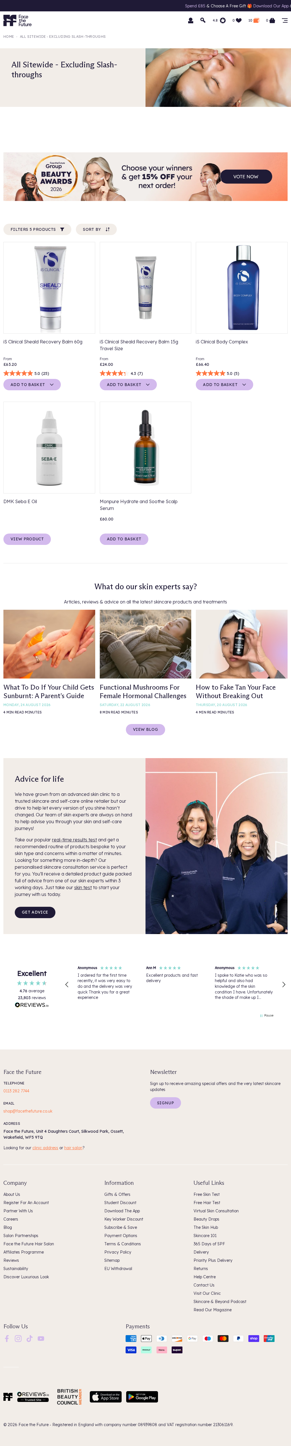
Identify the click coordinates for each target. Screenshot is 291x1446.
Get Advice (35, 912)
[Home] (8, 1396)
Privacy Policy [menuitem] (117, 1252)
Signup (165, 1102)
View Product (27, 539)
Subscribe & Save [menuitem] (120, 1227)
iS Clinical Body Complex (222, 342)
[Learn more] (145, 176)
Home (8, 36)
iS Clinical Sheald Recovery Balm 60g (42, 342)
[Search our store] (203, 20)
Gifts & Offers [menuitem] (117, 1194)
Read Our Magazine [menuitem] (213, 1309)
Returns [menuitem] (201, 1268)
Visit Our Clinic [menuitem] (207, 1293)
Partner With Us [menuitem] (18, 1210)
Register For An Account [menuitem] (26, 1202)
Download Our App (223, 6)
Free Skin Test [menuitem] (207, 1194)
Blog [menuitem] (7, 1227)
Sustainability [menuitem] (15, 1268)
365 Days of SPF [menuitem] (209, 1243)
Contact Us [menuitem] (204, 1285)
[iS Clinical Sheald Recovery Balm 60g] (49, 287)
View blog (145, 729)
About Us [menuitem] (11, 1194)
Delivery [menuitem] (201, 1252)
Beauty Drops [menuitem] (206, 1219)
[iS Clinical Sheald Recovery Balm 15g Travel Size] (145, 287)
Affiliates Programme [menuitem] (23, 1252)
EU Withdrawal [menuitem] (118, 1268)
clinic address (45, 1147)
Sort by (92, 229)
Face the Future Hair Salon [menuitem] (28, 1243)
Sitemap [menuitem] (112, 1260)
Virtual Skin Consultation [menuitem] (216, 1210)
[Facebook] (6, 1338)
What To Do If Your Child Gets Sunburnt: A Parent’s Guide (48, 691)
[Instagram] (18, 1338)
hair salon (73, 1147)
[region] (175, 985)
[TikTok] (29, 1338)
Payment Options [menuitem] (120, 1235)
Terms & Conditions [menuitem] (122, 1243)
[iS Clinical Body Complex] (241, 287)
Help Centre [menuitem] (205, 1276)
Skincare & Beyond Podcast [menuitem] (220, 1301)
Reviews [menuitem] (11, 1260)
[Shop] (285, 20)
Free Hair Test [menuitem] (207, 1202)
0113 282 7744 (16, 1091)
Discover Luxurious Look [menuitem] (26, 1276)
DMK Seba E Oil (20, 501)
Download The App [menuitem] (122, 1210)
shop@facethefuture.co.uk (27, 1111)
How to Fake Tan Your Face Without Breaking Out (236, 691)
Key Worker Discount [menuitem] (123, 1219)
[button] (67, 984)
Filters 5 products (33, 229)
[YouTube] (41, 1338)
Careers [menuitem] (10, 1219)
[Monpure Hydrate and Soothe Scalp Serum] (145, 447)
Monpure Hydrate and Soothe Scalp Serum (139, 505)
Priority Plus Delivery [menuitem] (213, 1260)
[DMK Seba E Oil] (49, 447)
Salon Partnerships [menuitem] (20, 1235)
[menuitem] (6, 1338)
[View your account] (191, 20)
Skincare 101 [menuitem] (205, 1235)
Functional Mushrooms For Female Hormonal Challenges (143, 691)
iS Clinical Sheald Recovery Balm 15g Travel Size (139, 345)
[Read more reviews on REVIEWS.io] (32, 1005)
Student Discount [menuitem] (120, 1202)
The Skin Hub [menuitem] (206, 1227)
